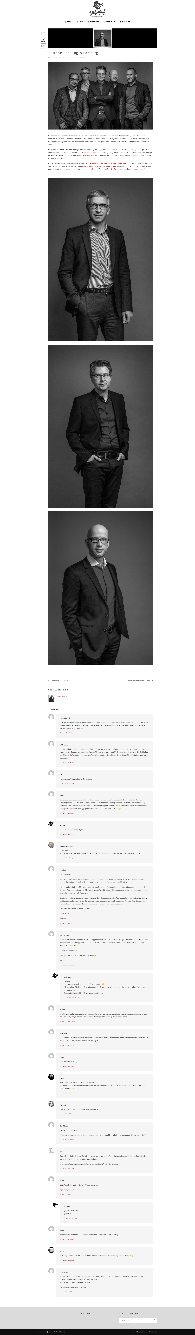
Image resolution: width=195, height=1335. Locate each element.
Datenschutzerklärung (56, 1332)
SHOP (81, 22)
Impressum (42, 1332)
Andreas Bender (66, 846)
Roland (63, 1105)
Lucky (62, 1078)
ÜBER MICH (110, 22)
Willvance (64, 745)
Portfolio (94, 22)
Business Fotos (62, 697)
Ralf (61, 1152)
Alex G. (63, 796)
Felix (62, 1057)
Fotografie (74, 57)
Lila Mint (116, 169)
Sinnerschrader (90, 155)
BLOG (69, 22)
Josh (91, 169)
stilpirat (63, 825)
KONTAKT (126, 22)
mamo (62, 1010)
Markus (63, 870)
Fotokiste (82, 57)
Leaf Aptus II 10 (131, 166)
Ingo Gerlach (65, 718)
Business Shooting (57, 57)
